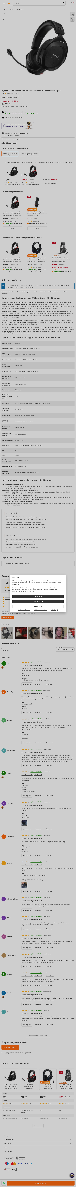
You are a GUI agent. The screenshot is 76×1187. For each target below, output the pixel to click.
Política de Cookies (24, 610)
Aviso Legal (54, 610)
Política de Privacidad (40, 610)
